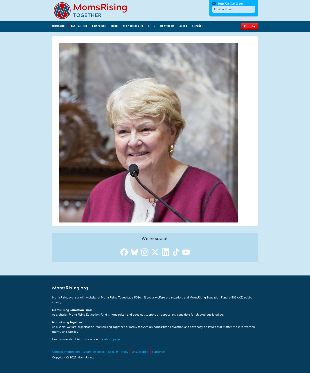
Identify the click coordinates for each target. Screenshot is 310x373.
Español (198, 26)
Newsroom (167, 26)
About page (112, 339)
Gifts (151, 26)
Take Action (79, 26)
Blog (114, 26)
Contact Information (66, 352)
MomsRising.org (93, 10)
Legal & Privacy (118, 352)
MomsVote (59, 26)
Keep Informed (133, 26)
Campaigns (99, 26)
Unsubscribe (140, 352)
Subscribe (158, 352)
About (183, 26)
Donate (249, 26)
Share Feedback (94, 352)
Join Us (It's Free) (230, 3)
